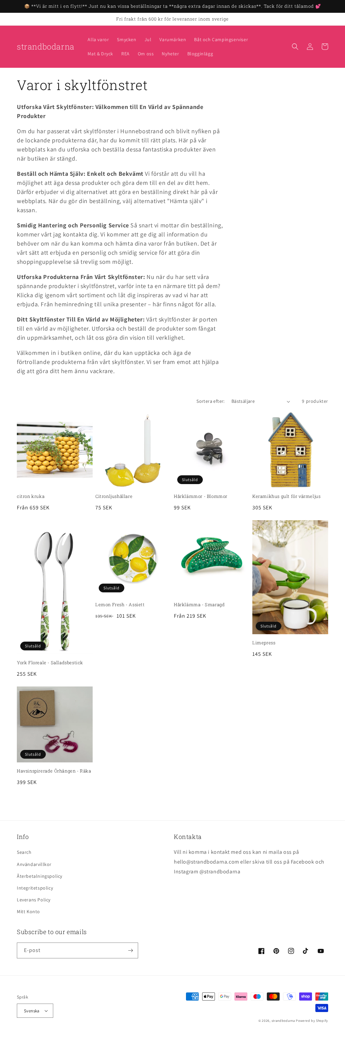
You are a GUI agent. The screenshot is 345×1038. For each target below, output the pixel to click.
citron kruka (30, 496)
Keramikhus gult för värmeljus (286, 496)
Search (24, 852)
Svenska (32, 1011)
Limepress (263, 643)
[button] (295, 46)
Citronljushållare (113, 496)
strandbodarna (283, 1020)
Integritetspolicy (35, 888)
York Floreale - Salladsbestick (50, 663)
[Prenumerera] (130, 950)
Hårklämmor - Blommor (200, 496)
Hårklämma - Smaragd (199, 605)
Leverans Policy (34, 900)
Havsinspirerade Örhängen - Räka (54, 771)
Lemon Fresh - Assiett (120, 605)
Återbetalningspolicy (39, 876)
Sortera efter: (210, 401)
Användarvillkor (34, 864)
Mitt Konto (28, 911)
